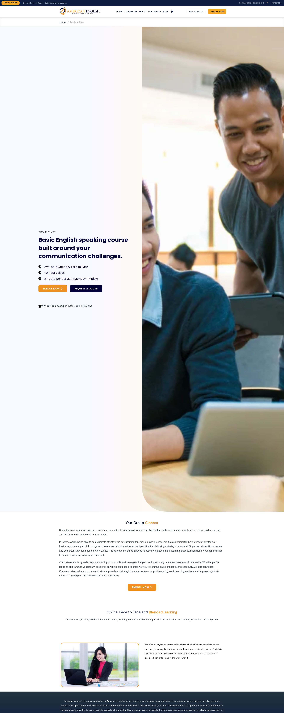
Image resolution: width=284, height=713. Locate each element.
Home (63, 22)
